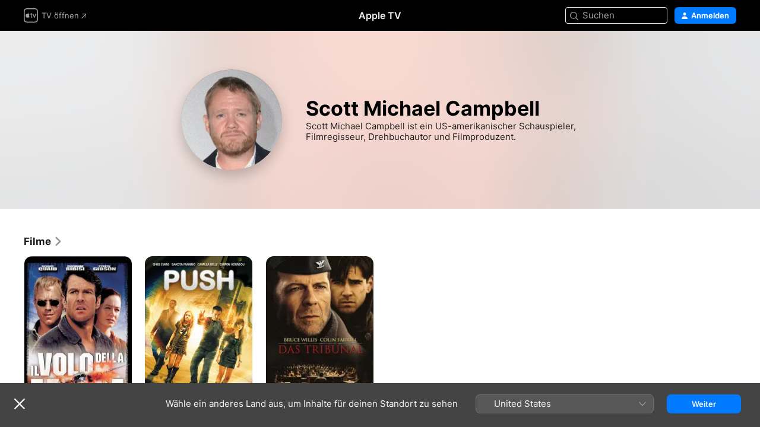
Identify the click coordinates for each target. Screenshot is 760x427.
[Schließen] (19, 404)
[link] (43, 241)
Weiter (704, 404)
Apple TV (380, 15)
